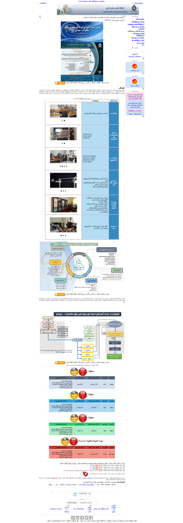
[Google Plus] (73, 518)
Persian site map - (71, 522)
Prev (53, 111)
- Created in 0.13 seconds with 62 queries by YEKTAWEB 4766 (101, 522)
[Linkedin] (77, 518)
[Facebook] (91, 518)
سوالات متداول (87, 478)
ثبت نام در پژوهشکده (134, 110)
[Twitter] (86, 518)
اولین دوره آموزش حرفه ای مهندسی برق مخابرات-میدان (135, 105)
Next (74, 111)
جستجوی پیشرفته (135, 56)
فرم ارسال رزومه (135, 114)
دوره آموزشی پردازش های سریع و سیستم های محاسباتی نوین (135, 96)
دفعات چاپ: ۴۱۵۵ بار (86, 484)
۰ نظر (51, 484)
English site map (80, 522)
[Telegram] (82, 518)
